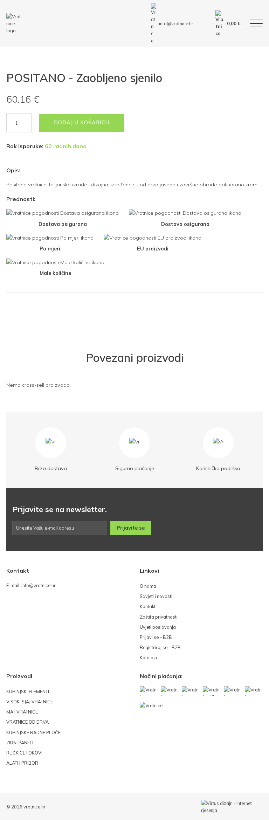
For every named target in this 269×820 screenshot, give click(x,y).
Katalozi (148, 657)
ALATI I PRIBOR (22, 763)
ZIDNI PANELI (19, 742)
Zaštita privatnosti (159, 617)
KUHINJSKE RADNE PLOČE (33, 732)
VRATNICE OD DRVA (27, 722)
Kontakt (148, 606)
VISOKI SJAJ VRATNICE (29, 701)
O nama (148, 586)
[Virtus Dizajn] (232, 807)
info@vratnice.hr (176, 23)
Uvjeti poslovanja (158, 627)
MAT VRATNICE (22, 712)
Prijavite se (131, 528)
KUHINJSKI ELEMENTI (27, 691)
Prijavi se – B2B (156, 637)
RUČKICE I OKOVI (24, 753)
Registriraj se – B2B (160, 647)
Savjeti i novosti (156, 596)
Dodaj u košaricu (81, 122)
